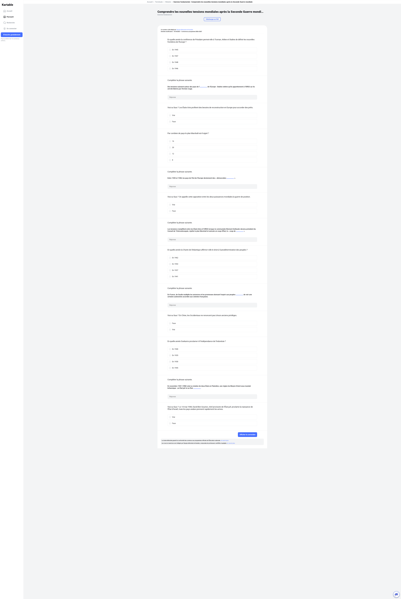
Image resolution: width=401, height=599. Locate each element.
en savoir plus (224, 440)
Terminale (159, 2)
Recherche (11, 23)
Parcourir (10, 17)
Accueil (9, 11)
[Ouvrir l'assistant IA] (396, 594)
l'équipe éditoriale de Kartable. (184, 29)
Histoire (168, 2)
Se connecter (12, 29)
